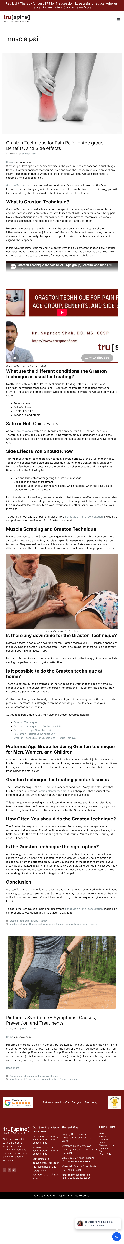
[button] (118, 19)
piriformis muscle (31, 1079)
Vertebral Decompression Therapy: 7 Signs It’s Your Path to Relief (79, 1149)
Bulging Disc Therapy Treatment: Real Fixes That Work (77, 1137)
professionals (25, 431)
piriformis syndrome (67, 1079)
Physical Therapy (38, 920)
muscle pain (75, 924)
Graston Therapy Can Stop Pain (33, 730)
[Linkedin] (14, 1170)
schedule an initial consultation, (84, 516)
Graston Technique (17, 185)
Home (9, 162)
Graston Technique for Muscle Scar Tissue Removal (45, 737)
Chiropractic (30, 1076)
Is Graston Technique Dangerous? (34, 733)
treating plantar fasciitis (52, 791)
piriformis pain (48, 1079)
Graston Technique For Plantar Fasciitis (37, 726)
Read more (12, 1067)
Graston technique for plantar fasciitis (48, 924)
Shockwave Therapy (47, 1076)
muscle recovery (90, 924)
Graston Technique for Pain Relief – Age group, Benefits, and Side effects (55, 145)
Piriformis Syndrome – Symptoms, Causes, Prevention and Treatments (51, 1020)
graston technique (19, 924)
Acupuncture (16, 1076)
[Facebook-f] (4, 1170)
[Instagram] (9, 1170)
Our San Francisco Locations (46, 1129)
